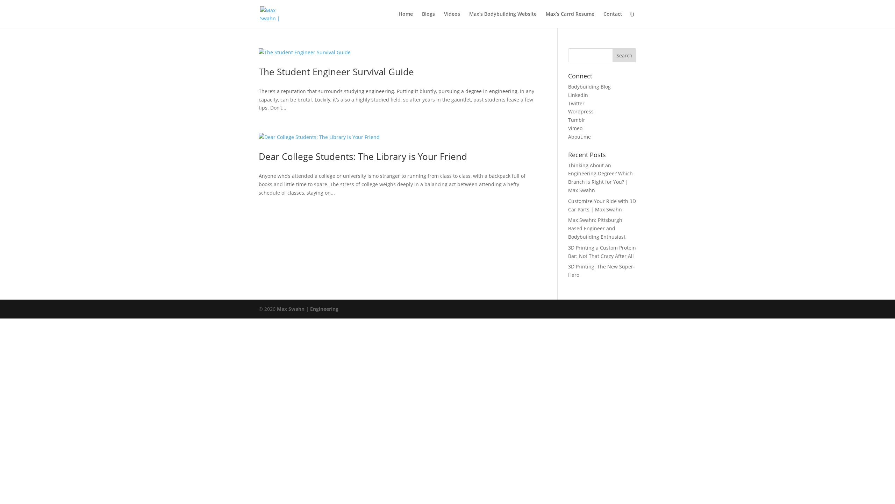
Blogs (428, 14)
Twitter (576, 103)
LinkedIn (578, 95)
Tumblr (576, 120)
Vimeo (575, 128)
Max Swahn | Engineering (307, 309)
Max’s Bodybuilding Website (503, 14)
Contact (612, 14)
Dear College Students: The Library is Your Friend (363, 156)
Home (406, 14)
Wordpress (581, 111)
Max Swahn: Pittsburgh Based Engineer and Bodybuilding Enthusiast (596, 228)
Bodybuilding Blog (589, 86)
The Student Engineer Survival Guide (336, 71)
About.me (579, 136)
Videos (452, 14)
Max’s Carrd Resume (570, 14)
